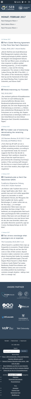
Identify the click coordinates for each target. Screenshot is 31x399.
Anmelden (15, 388)
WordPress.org (15, 395)
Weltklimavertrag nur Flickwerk (16, 90)
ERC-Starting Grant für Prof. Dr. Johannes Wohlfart (15, 368)
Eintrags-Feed (15, 390)
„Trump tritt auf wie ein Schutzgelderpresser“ (15, 370)
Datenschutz (14, 341)
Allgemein (15, 377)
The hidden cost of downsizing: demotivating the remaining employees (15, 132)
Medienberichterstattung (15, 379)
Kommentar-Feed (15, 393)
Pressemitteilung (15, 382)
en (29, 2)
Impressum (23, 341)
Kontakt (7, 341)
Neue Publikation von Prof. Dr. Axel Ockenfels (15, 366)
